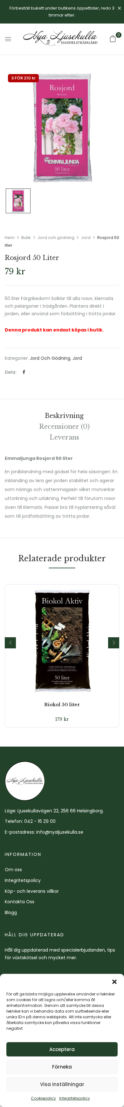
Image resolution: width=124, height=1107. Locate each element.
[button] (114, 982)
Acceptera (62, 1049)
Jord (86, 238)
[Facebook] (24, 372)
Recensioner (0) (64, 426)
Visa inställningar (62, 1084)
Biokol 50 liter (62, 704)
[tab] (64, 415)
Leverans (64, 437)
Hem (10, 238)
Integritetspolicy (74, 1098)
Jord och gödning (56, 238)
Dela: (10, 372)
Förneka (62, 1066)
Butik (26, 238)
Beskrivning (64, 416)
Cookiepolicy (43, 1098)
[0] (113, 39)
